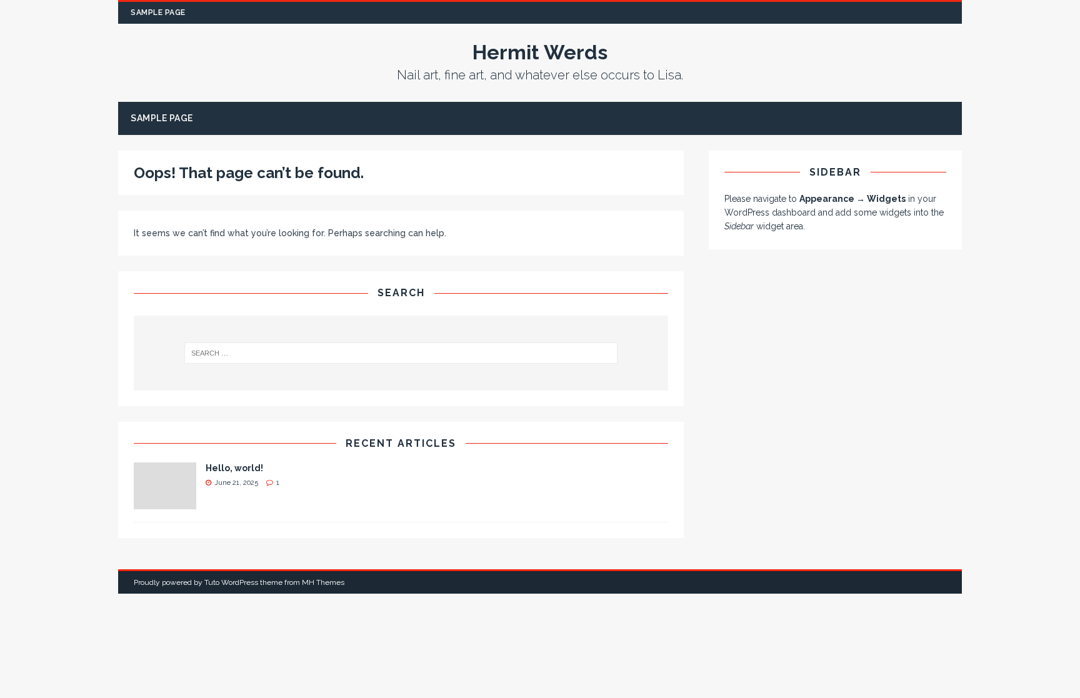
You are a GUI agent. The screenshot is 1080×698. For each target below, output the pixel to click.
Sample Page (158, 12)
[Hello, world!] (165, 502)
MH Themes (323, 582)
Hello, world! (234, 468)
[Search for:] (401, 353)
